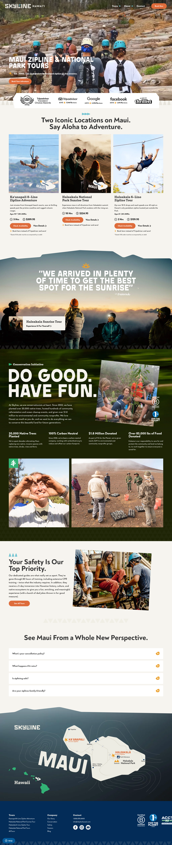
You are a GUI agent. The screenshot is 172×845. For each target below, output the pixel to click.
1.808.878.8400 (79, 819)
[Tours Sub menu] (120, 6)
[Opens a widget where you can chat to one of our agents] (8, 841)
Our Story (51, 819)
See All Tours (19, 603)
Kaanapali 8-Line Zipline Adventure (22, 819)
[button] (86, 653)
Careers (50, 828)
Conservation (52, 822)
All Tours (12, 831)
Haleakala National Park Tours (19, 828)
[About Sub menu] (132, 6)
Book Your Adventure (20, 81)
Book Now (159, 6)
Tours (115, 6)
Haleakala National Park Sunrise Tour (77, 198)
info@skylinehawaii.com (81, 822)
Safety (49, 825)
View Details (39, 226)
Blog (49, 831)
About (127, 6)
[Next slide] (163, 163)
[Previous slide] (9, 163)
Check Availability (20, 226)
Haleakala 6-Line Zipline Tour (127, 198)
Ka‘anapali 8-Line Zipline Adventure (24, 198)
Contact (141, 6)
